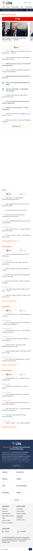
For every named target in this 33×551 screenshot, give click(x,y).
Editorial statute (21, 513)
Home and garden (21, 486)
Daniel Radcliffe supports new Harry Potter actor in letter (16, 352)
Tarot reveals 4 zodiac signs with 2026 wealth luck (15, 263)
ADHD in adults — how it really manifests (18, 423)
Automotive (20, 472)
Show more (16, 466)
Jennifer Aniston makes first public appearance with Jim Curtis (14, 345)
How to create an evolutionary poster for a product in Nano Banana (16, 70)
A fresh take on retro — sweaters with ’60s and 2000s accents (16, 230)
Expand (16, 500)
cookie (6, 549)
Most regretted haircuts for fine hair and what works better (15, 204)
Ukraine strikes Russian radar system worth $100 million (14, 96)
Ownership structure (8, 516)
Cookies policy (20, 520)
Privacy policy (20, 511)
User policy (19, 509)
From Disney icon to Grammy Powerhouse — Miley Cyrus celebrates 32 (16, 323)
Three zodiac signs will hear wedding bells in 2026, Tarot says (16, 275)
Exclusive (4, 479)
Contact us (5, 511)
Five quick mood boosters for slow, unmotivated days (14, 415)
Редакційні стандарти (19, 516)
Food (3, 486)
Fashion (18, 479)
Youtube (7, 531)
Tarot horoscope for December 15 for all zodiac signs (15, 255)
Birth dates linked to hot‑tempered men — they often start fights (16, 403)
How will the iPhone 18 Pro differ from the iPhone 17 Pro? (16, 114)
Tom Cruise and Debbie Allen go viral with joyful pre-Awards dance (16, 360)
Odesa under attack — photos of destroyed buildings (16, 121)
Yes (30, 549)
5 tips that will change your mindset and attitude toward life (15, 395)
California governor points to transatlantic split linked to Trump (16, 58)
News (8, 7)
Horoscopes (5, 492)
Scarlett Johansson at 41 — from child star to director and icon (16, 331)
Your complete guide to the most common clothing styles (16, 221)
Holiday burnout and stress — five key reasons (15, 387)
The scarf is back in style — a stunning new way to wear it (16, 236)
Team (3, 518)
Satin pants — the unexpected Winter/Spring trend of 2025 (12, 198)
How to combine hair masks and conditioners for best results (13, 215)
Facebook (23, 531)
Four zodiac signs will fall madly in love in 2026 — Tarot (16, 290)
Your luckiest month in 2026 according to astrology (16, 281)
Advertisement (6, 513)
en (25, 3)
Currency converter (7, 523)
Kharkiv (18, 492)
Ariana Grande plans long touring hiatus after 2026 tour (15, 339)
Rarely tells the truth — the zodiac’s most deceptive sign (16, 379)
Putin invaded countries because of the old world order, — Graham (16, 52)
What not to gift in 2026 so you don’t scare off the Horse (16, 296)
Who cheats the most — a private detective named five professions (16, 409)
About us (4, 509)
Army (3, 7)
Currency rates (6, 520)
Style (21, 7)
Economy (4, 472)
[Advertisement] (16, 157)
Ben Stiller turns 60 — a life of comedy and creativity (16, 315)
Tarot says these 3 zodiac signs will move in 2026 (16, 269)
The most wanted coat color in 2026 (16, 210)
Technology (15, 7)
